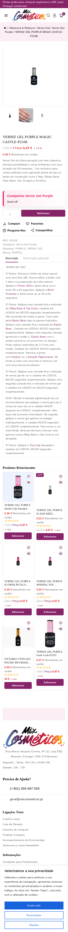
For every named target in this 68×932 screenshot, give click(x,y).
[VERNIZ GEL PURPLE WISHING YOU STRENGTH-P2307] (50, 560)
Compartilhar (44, 230)
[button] (18, 535)
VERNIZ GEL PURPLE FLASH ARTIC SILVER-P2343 (49, 512)
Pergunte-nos (16, 230)
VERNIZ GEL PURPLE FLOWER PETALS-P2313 (17, 583)
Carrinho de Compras (16, 829)
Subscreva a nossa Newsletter (21, 845)
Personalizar (34, 915)
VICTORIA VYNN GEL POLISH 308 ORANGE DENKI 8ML (17, 661)
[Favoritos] (28, 476)
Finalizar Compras (14, 834)
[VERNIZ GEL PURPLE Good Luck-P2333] (50, 634)
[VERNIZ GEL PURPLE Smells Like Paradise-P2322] (18, 487)
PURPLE (20, 248)
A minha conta (11, 819)
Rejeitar (34, 925)
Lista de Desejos (13, 824)
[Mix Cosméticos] (29, 15)
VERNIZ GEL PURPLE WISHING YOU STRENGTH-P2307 (49, 583)
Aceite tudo (34, 905)
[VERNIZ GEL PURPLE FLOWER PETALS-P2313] (18, 560)
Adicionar (43, 213)
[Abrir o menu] (6, 15)
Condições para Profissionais (20, 861)
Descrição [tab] (11, 258)
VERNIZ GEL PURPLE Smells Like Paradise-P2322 (17, 507)
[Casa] (5, 27)
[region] (34, 898)
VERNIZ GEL (35, 248)
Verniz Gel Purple (26, 244)
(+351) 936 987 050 (25, 788)
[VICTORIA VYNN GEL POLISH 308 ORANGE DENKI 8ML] (18, 637)
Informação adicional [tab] (36, 258)
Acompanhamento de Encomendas (24, 840)
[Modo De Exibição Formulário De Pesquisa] (48, 15)
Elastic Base (19, 320)
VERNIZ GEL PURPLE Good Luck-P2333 (49, 653)
